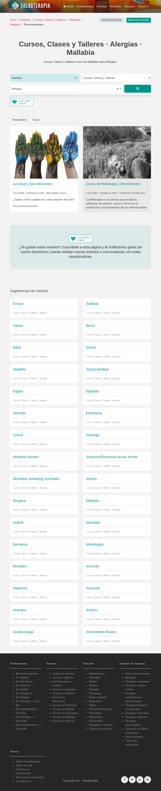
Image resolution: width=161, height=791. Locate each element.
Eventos (102, 6)
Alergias (15, 24)
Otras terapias (134, 736)
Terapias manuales (137, 713)
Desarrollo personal (137, 673)
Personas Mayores (100, 709)
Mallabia (75, 19)
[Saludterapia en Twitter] (132, 779)
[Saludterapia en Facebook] (124, 779)
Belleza (93, 685)
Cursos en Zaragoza (65, 713)
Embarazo (95, 693)
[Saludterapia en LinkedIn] (139, 779)
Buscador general (27, 673)
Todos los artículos (100, 728)
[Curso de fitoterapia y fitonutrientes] (117, 152)
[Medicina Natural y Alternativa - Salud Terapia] (31, 5)
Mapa (36, 119)
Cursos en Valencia (64, 705)
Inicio (13, 19)
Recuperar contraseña (30, 777)
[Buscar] (137, 89)
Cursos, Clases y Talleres (50, 19)
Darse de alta (24, 765)
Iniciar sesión (139, 20)
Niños (92, 705)
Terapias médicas (136, 716)
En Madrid (22, 677)
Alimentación (97, 673)
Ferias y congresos (64, 689)
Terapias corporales (137, 681)
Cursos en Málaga (63, 716)
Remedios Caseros (101, 724)
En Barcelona (24, 681)
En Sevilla (22, 689)
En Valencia (23, 685)
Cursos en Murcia (63, 720)
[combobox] (45, 78)
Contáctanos (24, 781)
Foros (141, 6)
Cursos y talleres (62, 677)
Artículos (115, 6)
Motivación (95, 701)
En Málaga (22, 697)
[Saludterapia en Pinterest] (147, 779)
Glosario (129, 6)
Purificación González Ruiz (132, 193)
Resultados (20, 119)
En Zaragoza (24, 693)
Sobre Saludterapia (28, 761)
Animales (94, 677)
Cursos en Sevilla (63, 709)
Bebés (93, 681)
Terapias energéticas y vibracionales (133, 697)
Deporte (94, 689)
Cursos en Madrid (63, 693)
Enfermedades (98, 697)
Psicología (95, 713)
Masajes (130, 677)
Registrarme (113, 20)
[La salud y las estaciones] (44, 152)
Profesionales (85, 6)
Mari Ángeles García (56, 193)
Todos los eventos (63, 673)
